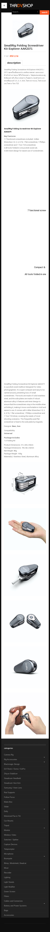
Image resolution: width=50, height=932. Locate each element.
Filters (6, 896)
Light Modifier (9, 887)
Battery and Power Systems (15, 906)
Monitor (7, 830)
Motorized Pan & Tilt (12, 816)
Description (14, 62)
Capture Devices (10, 844)
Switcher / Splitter (11, 840)
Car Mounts (8, 821)
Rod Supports (9, 792)
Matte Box (8, 802)
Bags (6, 910)
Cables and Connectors (13, 901)
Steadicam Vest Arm (12, 783)
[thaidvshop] (25, 5)
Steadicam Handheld (12, 778)
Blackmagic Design (12, 764)
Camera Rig (8, 755)
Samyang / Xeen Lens (13, 788)
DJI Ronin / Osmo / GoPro (14, 769)
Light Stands (9, 882)
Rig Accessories (10, 759)
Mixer (6, 868)
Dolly (6, 811)
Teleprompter (9, 849)
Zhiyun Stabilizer (11, 774)
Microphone (8, 854)
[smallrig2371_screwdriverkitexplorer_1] (25, 30)
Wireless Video (10, 835)
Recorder (7, 873)
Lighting (7, 877)
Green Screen (9, 892)
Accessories (9, 915)
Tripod (6, 825)
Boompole (8, 858)
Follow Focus (9, 797)
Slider (6, 807)
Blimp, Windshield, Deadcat (15, 863)
